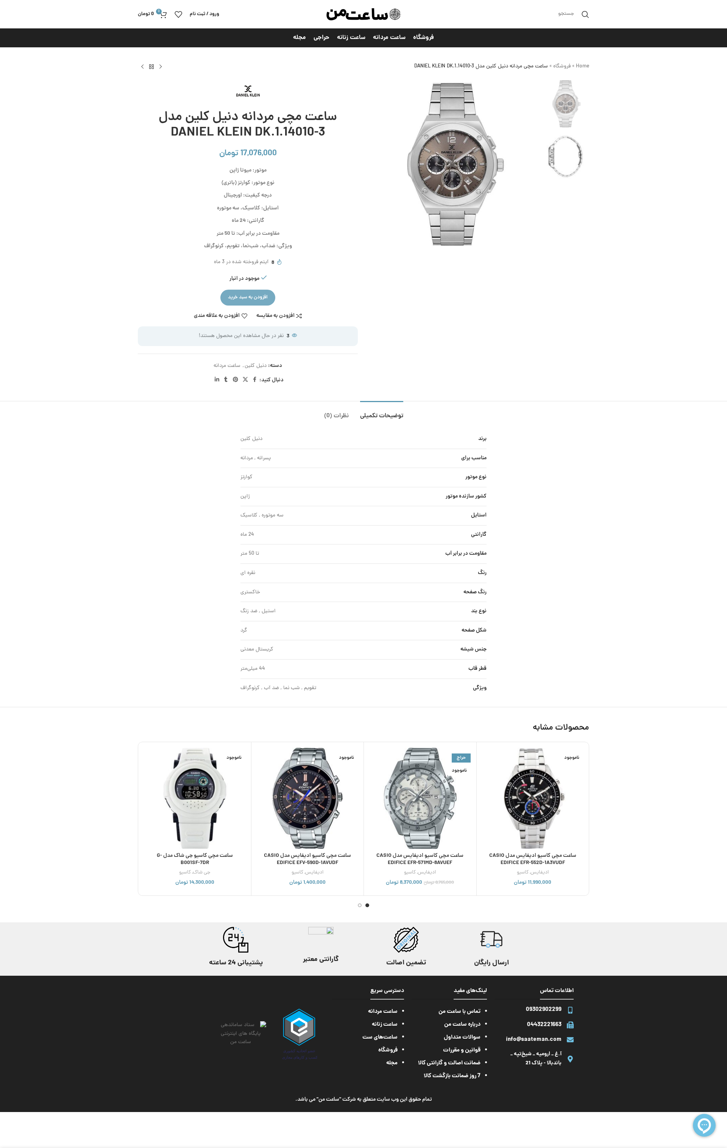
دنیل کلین (256, 366)
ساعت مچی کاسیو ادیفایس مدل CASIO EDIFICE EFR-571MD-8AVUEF (419, 859)
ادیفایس (539, 873)
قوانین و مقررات (462, 1050)
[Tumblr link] (226, 380)
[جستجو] (585, 14)
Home (582, 66)
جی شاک (202, 873)
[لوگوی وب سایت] (363, 15)
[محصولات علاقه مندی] (178, 14)
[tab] (381, 412)
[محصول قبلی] (160, 67)
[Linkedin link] (217, 380)
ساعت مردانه (227, 366)
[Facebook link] (254, 380)
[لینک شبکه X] (245, 380)
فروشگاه (562, 66)
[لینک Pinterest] (235, 380)
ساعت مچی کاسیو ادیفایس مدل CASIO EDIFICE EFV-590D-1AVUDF (307, 859)
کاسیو (523, 873)
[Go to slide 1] (367, 905)
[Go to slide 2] (360, 905)
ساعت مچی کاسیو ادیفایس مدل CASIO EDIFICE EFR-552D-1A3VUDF (532, 859)
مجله (392, 1063)
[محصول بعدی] (142, 67)
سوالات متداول (462, 1037)
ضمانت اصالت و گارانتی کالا (449, 1063)
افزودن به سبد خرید (248, 297)
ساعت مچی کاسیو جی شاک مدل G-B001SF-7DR (195, 859)
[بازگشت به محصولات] (151, 67)
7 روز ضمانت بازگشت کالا (452, 1076)
